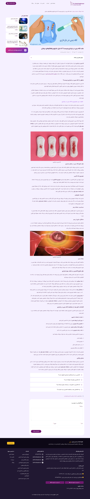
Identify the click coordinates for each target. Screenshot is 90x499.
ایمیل (54, 423)
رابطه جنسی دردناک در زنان (13, 33)
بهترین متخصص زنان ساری (51, 74)
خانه (83, 11)
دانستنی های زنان (67, 396)
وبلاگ (80, 11)
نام (82, 423)
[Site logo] (77, 3)
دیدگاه (81, 406)
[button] (31, 57)
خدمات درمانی (75, 11)
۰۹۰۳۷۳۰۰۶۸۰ (12, 3)
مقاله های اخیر (24, 15)
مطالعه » (16, 20)
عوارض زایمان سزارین (14, 18)
